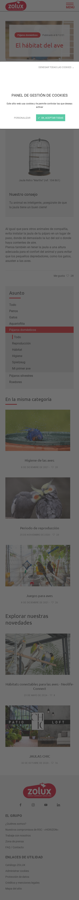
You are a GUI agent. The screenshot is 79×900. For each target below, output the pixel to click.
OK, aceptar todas (52, 117)
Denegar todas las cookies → (56, 67)
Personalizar (22, 117)
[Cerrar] (39, 450)
